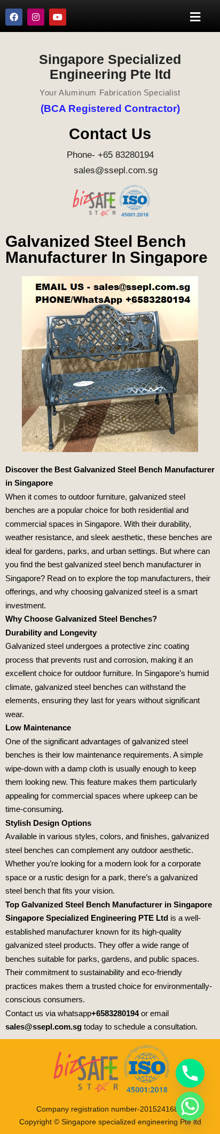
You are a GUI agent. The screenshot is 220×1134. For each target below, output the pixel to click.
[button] (195, 17)
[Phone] (190, 1073)
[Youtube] (57, 17)
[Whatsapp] (190, 1106)
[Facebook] (13, 17)
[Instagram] (35, 17)
